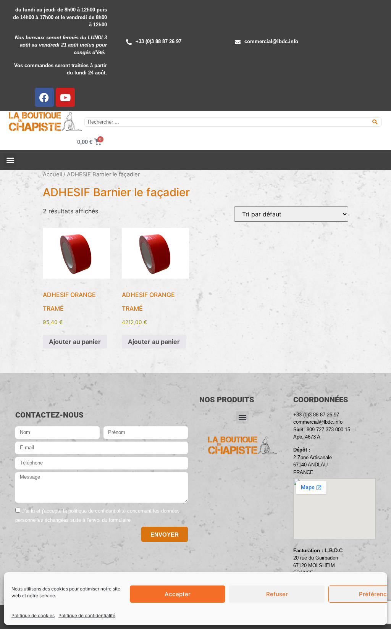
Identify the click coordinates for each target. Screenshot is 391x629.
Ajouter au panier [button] (75, 341)
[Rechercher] (374, 122)
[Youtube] (65, 97)
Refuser (277, 594)
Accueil (52, 174)
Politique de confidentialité (86, 615)
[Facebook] (44, 97)
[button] (10, 160)
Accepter (178, 594)
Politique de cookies (33, 615)
